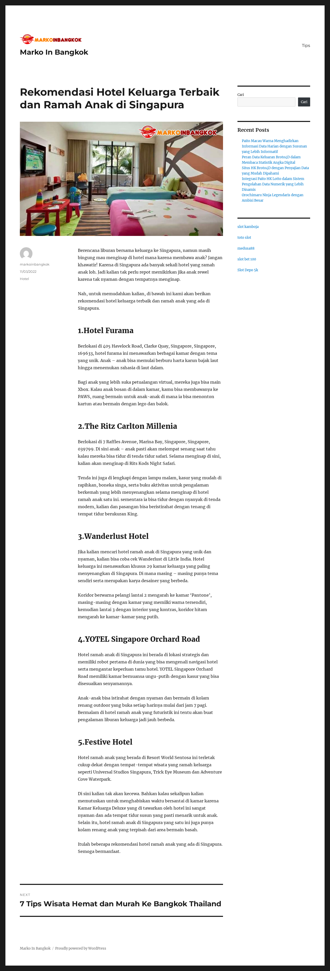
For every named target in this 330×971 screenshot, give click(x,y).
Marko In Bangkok (54, 52)
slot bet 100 (246, 259)
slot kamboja (248, 227)
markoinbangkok (35, 264)
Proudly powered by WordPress (80, 948)
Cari (240, 95)
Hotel (24, 279)
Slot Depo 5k (247, 270)
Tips (306, 45)
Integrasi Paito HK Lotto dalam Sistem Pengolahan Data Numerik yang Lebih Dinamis (273, 184)
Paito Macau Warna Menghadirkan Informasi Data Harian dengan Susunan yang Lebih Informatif (274, 146)
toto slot (244, 237)
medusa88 (245, 248)
